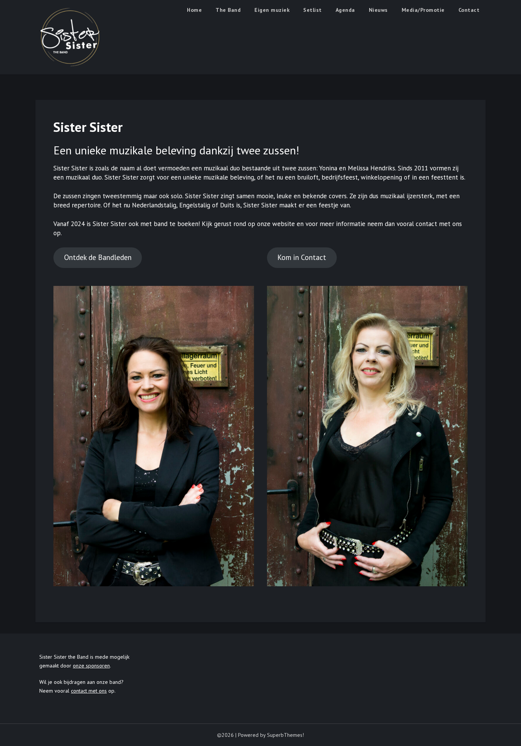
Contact (469, 9)
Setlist (312, 9)
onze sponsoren (91, 665)
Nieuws (378, 9)
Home (194, 9)
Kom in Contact (301, 257)
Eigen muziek (271, 9)
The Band (228, 9)
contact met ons (89, 690)
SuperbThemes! (285, 735)
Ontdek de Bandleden (98, 257)
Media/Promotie (423, 9)
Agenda (345, 9)
